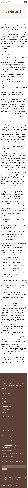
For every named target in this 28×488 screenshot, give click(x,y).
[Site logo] (6, 2)
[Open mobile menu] (25, 2)
